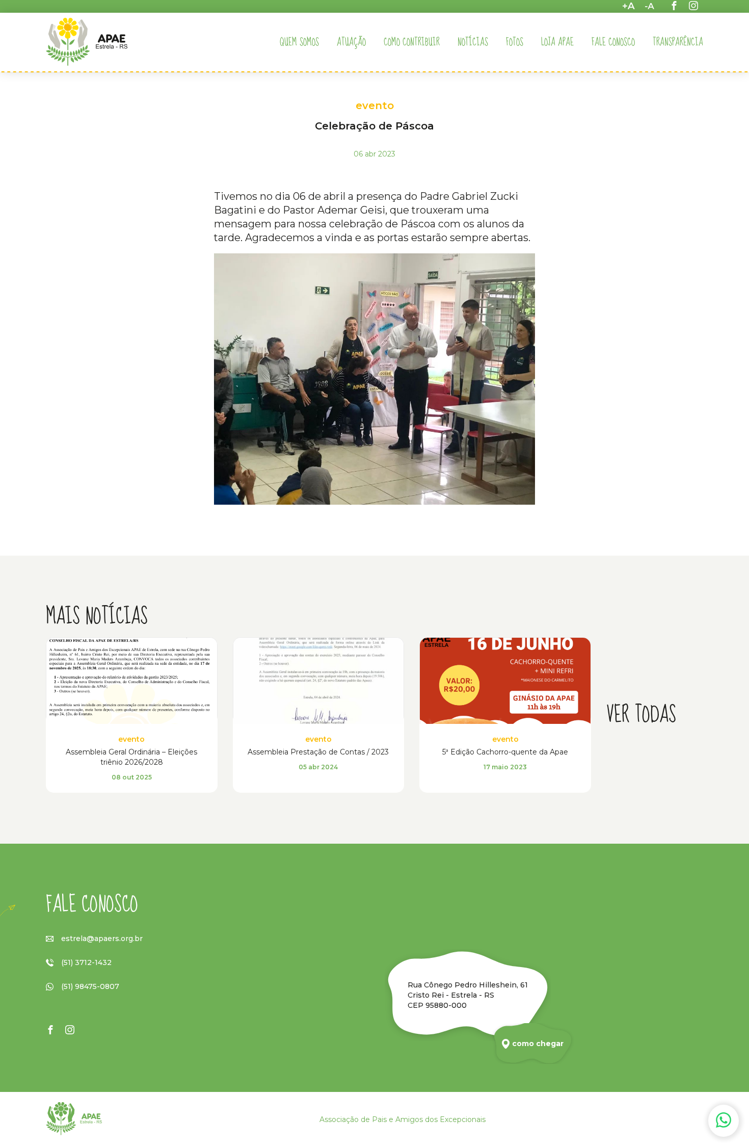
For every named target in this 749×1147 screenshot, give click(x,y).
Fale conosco (613, 42)
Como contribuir (412, 42)
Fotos (514, 42)
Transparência (678, 42)
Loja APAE (557, 42)
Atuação (351, 42)
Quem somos (299, 42)
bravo (736, 1135)
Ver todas (641, 715)
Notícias (473, 42)
